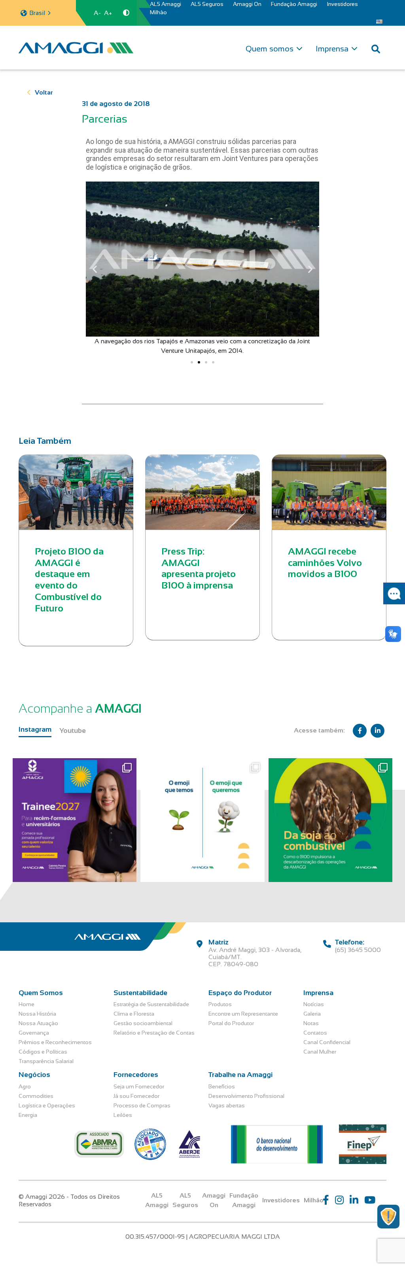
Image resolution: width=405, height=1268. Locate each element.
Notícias (313, 1004)
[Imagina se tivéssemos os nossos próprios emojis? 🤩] (202, 820)
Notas (311, 1023)
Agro (25, 1086)
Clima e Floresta (134, 1014)
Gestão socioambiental (143, 1023)
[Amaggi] (76, 47)
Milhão (158, 12)
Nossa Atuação (38, 1023)
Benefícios (221, 1086)
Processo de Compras (142, 1105)
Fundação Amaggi (294, 4)
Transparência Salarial (46, 1061)
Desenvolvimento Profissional (246, 1096)
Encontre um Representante (243, 1014)
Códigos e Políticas (43, 1051)
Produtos (220, 1004)
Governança (34, 1033)
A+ (108, 12)
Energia (28, 1115)
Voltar (44, 92)
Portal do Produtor (231, 1023)
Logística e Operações (47, 1105)
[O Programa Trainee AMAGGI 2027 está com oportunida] (74, 820)
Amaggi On (247, 4)
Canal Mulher (319, 1051)
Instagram (35, 729)
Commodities (36, 1096)
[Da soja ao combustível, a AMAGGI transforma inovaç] (330, 820)
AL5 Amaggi (165, 4)
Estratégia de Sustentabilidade (151, 1004)
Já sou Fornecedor (136, 1096)
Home (26, 1004)
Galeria (312, 1014)
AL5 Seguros (207, 4)
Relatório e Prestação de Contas (154, 1033)
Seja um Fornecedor (139, 1086)
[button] (95, 269)
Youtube (72, 730)
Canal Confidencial (326, 1042)
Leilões (123, 1115)
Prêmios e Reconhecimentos (55, 1042)
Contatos (315, 1033)
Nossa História (37, 1014)
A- (97, 12)
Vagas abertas (226, 1105)
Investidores (342, 4)
